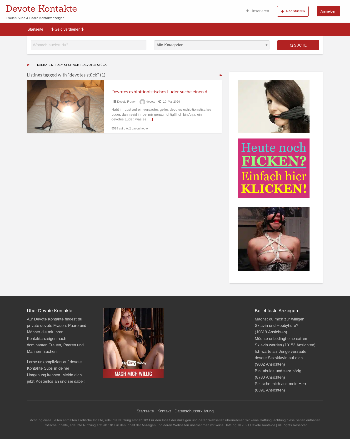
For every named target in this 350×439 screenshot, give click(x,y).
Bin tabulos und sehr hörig (278, 371)
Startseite (35, 29)
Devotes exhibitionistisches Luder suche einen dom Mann (168, 91)
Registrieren (295, 11)
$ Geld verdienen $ (67, 29)
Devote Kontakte (41, 8)
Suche (300, 45)
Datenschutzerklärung (194, 411)
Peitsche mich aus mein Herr (280, 384)
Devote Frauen (126, 101)
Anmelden (328, 11)
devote (150, 101)
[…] (150, 119)
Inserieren (260, 11)
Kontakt (164, 411)
